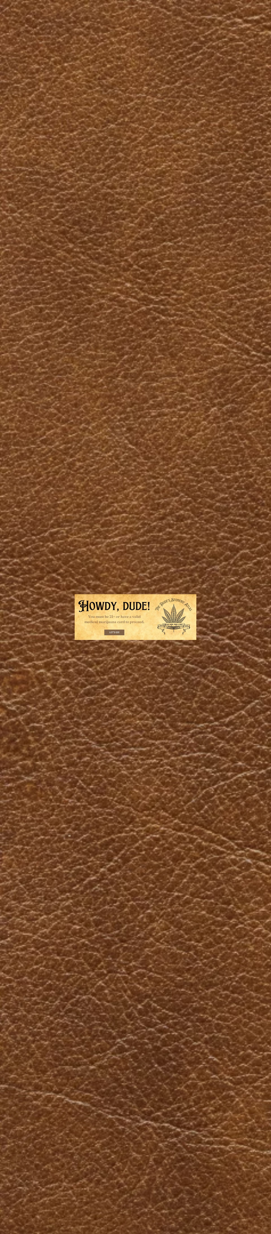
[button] (114, 632)
